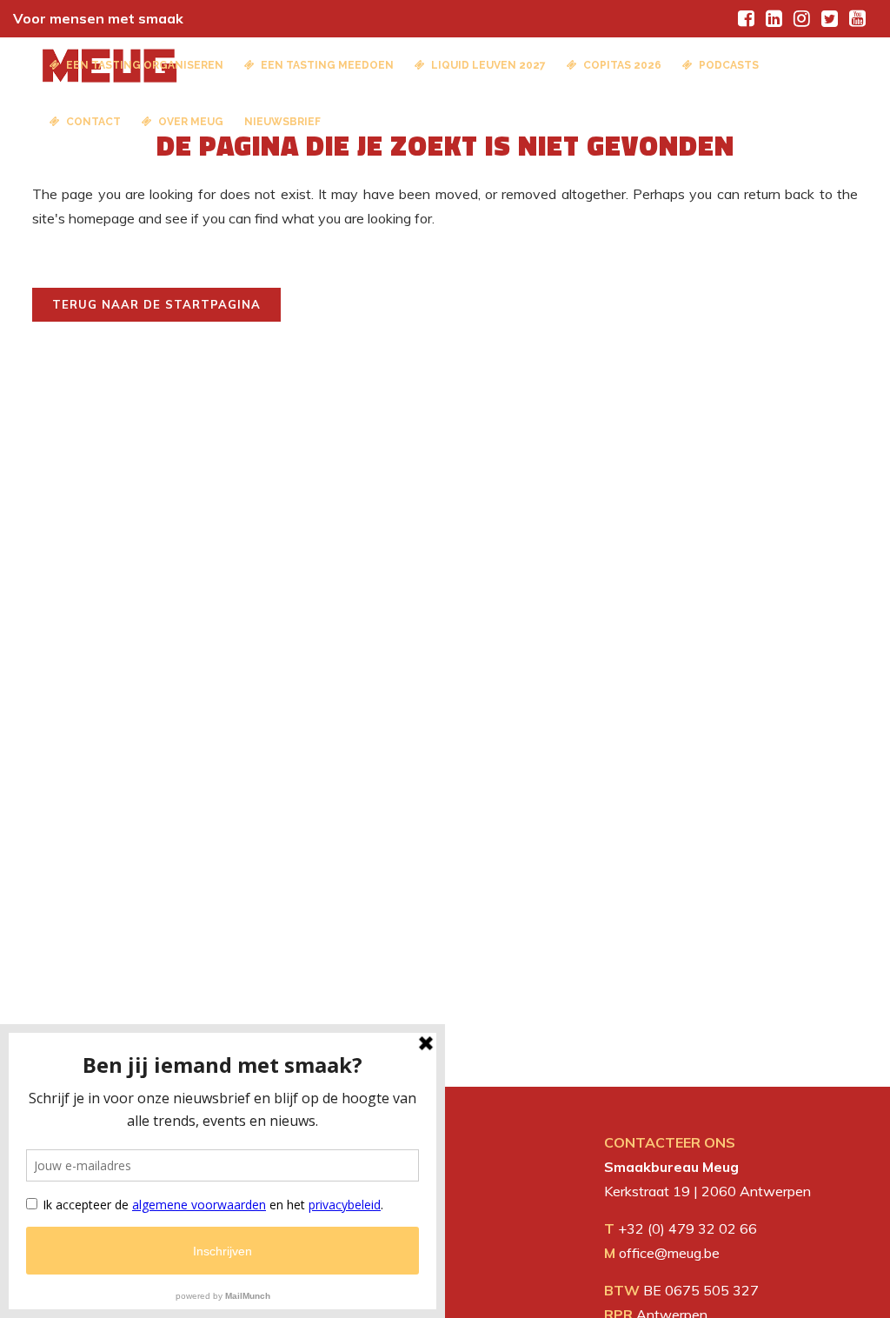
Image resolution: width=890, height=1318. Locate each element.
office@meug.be (669, 1252)
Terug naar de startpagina (156, 304)
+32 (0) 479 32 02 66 (687, 1228)
